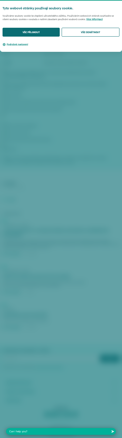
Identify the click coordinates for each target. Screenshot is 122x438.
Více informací (94, 19)
